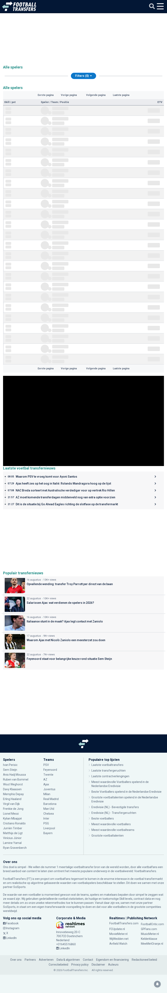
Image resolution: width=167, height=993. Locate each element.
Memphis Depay (13, 794)
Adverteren (46, 959)
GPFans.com (149, 929)
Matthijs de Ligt (13, 833)
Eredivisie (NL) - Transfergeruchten (113, 812)
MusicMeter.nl (150, 934)
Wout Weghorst (13, 784)
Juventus (49, 789)
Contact (88, 959)
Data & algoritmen (68, 959)
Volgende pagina (95, 95)
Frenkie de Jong (13, 808)
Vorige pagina (69, 95)
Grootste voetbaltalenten (107, 835)
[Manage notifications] (157, 984)
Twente (48, 774)
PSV (46, 764)
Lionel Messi (11, 813)
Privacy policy (80, 964)
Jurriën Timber (12, 828)
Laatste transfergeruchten (108, 770)
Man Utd (48, 808)
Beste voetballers (102, 818)
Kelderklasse (149, 938)
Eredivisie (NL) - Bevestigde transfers (115, 807)
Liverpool (49, 828)
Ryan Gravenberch (15, 847)
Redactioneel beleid (144, 959)
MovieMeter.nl (118, 934)
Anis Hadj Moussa (14, 774)
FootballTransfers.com (123, 923)
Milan (46, 794)
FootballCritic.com (152, 924)
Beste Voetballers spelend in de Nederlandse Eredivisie (126, 791)
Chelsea (48, 813)
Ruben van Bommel (15, 779)
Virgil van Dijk (11, 803)
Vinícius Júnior (12, 838)
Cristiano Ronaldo (14, 823)
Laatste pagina (121, 95)
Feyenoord (50, 769)
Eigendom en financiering (112, 959)
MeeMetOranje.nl (152, 943)
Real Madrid (51, 799)
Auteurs (113, 964)
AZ (45, 779)
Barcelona (49, 803)
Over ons (16, 959)
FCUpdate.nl (117, 929)
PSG (46, 823)
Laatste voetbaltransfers (107, 764)
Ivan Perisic (10, 764)
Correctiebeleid (58, 964)
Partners (30, 959)
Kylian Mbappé (12, 818)
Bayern (48, 833)
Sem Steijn (10, 769)
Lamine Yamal (12, 842)
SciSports (19, 887)
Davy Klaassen (12, 789)
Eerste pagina (46, 95)
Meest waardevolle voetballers (111, 824)
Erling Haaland (12, 799)
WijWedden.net (119, 938)
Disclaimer (98, 964)
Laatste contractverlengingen (110, 776)
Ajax (46, 784)
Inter (46, 818)
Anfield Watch (118, 943)
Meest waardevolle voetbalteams (112, 829)
